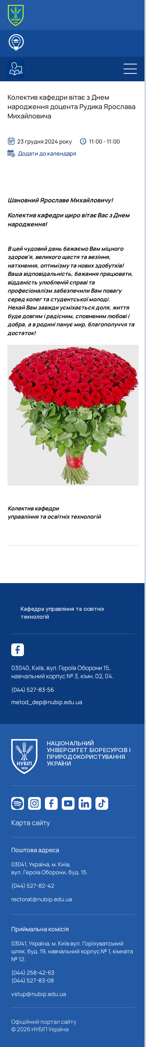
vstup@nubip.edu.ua (38, 994)
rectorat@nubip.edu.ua (41, 899)
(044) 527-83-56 (32, 690)
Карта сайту (30, 822)
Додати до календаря (47, 153)
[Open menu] (130, 69)
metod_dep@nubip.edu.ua (46, 702)
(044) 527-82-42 (32, 886)
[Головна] (15, 15)
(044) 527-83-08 (32, 980)
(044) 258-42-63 (32, 973)
